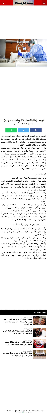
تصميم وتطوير (28, 412)
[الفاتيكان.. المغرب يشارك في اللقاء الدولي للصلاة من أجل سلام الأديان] (23, 332)
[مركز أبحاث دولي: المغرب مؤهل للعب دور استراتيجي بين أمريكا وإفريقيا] (23, 354)
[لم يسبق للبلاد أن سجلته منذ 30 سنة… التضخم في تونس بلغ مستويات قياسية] (23, 343)
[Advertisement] (30, 21)
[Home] (23, 2)
